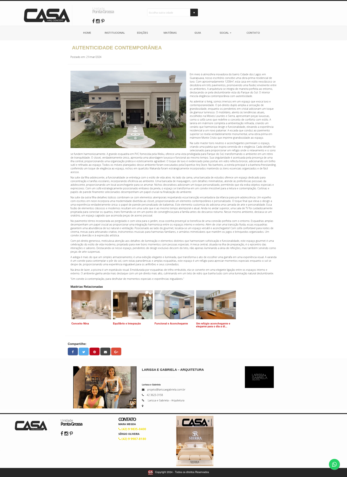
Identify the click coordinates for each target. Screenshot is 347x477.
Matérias (170, 32)
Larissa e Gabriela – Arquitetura (166, 400)
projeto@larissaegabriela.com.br (166, 389)
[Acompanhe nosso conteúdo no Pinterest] (71, 433)
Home (87, 32)
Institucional (115, 32)
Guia (197, 32)
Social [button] (225, 32)
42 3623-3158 (155, 395)
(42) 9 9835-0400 (133, 429)
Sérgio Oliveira (129, 434)
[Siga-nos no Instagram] (66, 433)
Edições (142, 32)
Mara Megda (127, 424)
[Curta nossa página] (62, 433)
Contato (253, 32)
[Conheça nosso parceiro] (259, 377)
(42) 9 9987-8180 (133, 439)
